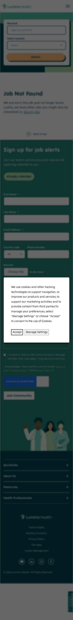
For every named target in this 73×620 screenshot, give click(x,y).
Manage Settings (36, 332)
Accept (17, 332)
